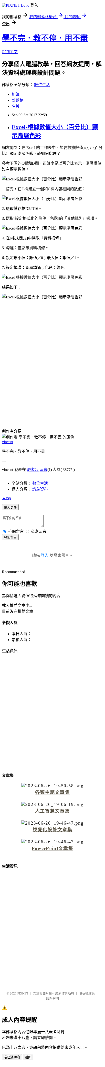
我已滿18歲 (12, 1057)
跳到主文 (10, 52)
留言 (43, 470)
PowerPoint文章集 (52, 848)
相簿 (16, 94)
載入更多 (10, 507)
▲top (6, 498)
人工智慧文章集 (52, 811)
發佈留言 (10, 537)
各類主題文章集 (52, 792)
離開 (28, 1057)
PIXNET (22, 993)
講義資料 (40, 489)
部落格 (17, 100)
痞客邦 (33, 470)
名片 (16, 106)
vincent (7, 442)
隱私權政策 (87, 993)
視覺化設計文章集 (53, 829)
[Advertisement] (52, 362)
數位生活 (42, 85)
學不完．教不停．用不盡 (45, 38)
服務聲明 (52, 998)
